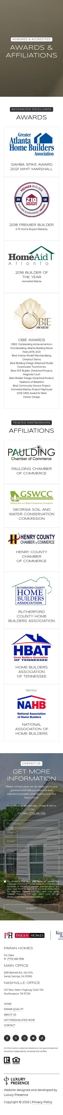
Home (8, 1003)
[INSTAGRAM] (24, 1038)
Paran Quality (13, 1009)
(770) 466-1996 (37, 813)
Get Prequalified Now (19, 1020)
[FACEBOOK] (7, 1038)
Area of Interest (17, 849)
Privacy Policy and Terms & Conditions (25, 896)
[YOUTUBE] (33, 1038)
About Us (10, 1014)
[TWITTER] (16, 1038)
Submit (31, 908)
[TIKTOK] (42, 1038)
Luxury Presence (16, 1095)
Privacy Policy (42, 1102)
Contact (9, 1025)
